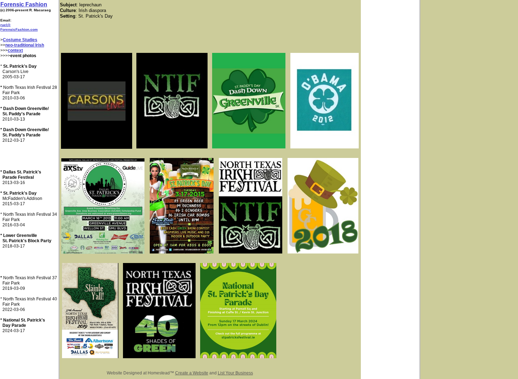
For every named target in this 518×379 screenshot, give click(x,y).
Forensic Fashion (23, 4)
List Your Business (235, 373)
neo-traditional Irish (24, 45)
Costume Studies (20, 39)
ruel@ (5, 25)
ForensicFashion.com (19, 29)
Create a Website (191, 373)
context (15, 50)
